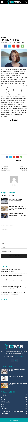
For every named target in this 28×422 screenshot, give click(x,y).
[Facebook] (12, 360)
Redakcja (5, 42)
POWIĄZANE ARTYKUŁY (8, 193)
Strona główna (4, 35)
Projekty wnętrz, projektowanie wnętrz (12, 411)
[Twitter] (16, 360)
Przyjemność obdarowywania (5, 169)
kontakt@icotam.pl (19, 356)
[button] (26, 2)
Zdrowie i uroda (5, 402)
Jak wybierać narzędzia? (16, 376)
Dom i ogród (3, 37)
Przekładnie (4, 413)
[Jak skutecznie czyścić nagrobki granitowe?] (4, 201)
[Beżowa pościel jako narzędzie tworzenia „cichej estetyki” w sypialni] (4, 208)
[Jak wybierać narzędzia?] (4, 378)
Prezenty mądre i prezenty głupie (17, 370)
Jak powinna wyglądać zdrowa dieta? (18, 384)
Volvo (2, 404)
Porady (3, 399)
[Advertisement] (14, 19)
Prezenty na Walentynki (23, 169)
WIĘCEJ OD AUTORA (8, 195)
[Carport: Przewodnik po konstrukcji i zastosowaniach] (4, 215)
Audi (2, 397)
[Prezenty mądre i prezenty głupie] (4, 371)
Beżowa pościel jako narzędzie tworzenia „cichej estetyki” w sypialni (17, 208)
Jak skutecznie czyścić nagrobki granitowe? (11, 275)
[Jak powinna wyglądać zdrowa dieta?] (4, 385)
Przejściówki (4, 409)
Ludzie (2, 406)
